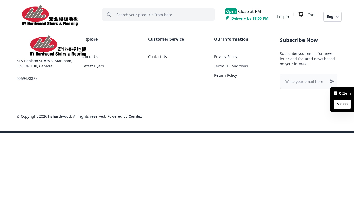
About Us (90, 56)
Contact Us (157, 56)
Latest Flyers (93, 65)
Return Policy (225, 75)
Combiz (135, 116)
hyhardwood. (60, 116)
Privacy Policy (225, 56)
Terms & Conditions (231, 65)
